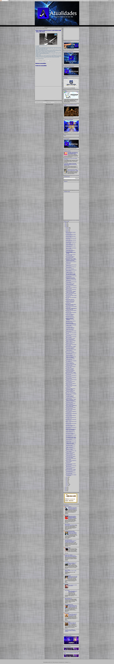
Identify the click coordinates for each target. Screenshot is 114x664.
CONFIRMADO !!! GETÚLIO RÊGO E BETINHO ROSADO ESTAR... (71, 260)
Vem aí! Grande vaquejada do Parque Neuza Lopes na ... (70, 348)
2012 (66, 488)
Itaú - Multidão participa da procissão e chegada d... (70, 396)
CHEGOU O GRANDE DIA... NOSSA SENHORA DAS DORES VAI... (71, 400)
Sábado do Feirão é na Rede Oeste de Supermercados (71, 290)
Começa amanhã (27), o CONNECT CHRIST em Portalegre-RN (71, 292)
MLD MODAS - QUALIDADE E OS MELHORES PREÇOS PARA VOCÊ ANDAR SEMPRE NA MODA (73, 153)
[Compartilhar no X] (48, 60)
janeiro (67, 485)
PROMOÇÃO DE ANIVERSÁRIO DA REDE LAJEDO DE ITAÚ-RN (71, 429)
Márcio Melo (67, 515)
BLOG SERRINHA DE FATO (69, 604)
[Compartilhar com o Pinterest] (50, 60)
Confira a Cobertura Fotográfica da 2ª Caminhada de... (71, 412)
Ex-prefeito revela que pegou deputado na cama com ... (70, 302)
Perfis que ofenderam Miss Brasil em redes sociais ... (71, 236)
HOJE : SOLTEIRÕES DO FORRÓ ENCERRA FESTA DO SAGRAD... (71, 274)
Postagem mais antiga (57, 102)
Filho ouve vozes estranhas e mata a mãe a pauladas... (71, 451)
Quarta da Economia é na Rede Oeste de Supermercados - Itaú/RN (73, 170)
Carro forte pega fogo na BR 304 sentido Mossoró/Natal (70, 457)
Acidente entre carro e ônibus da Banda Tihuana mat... (71, 384)
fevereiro (67, 484)
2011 (66, 489)
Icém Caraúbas (67, 590)
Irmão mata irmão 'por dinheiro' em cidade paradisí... (71, 242)
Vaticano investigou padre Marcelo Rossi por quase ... (71, 248)
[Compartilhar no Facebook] (49, 60)
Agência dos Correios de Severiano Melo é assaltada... (71, 337)
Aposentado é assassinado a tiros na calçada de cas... (71, 418)
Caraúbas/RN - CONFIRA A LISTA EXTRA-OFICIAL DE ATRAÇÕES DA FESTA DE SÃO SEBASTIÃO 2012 (70, 164)
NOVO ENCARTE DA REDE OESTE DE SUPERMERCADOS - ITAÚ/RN (71, 437)
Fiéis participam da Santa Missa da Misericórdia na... (71, 427)
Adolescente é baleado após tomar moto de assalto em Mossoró (72, 623)
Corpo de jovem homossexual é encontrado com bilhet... (70, 433)
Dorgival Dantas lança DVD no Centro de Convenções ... (70, 371)
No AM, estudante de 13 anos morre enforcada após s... (71, 276)
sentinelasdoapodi (68, 575)
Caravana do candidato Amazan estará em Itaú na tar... (70, 455)
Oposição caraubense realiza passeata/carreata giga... (70, 284)
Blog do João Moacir (68, 506)
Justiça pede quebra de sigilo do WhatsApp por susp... (71, 321)
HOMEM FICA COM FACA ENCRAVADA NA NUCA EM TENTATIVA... (70, 319)
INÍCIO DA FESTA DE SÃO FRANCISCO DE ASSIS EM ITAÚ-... (71, 323)
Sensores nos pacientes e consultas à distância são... (70, 363)
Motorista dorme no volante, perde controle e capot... (71, 441)
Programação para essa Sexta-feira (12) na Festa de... (71, 419)
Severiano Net (67, 613)
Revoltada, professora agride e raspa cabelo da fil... (70, 359)
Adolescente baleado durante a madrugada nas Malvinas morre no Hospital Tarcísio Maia (72, 606)
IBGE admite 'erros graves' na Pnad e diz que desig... (71, 374)
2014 (66, 226)
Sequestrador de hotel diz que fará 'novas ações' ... (71, 238)
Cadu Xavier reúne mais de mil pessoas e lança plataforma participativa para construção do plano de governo (70, 541)
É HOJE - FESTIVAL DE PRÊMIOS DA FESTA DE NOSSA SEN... (71, 406)
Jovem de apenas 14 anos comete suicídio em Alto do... (71, 350)
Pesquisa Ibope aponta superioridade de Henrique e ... (71, 250)
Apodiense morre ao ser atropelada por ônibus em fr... (71, 394)
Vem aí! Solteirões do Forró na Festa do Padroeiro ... (70, 382)
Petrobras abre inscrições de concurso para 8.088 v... (70, 315)
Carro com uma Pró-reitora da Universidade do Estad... (70, 257)
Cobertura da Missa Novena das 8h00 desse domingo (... (70, 404)
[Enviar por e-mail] (47, 60)
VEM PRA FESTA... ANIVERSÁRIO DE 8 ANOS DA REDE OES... (71, 309)
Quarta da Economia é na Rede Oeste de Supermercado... (70, 339)
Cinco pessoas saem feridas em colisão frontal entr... (70, 468)
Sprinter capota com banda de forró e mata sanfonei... (71, 282)
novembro (67, 228)
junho (67, 479)
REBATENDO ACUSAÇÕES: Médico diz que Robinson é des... (71, 305)
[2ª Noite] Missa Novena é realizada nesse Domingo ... (71, 475)
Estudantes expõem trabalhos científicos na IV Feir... (70, 453)
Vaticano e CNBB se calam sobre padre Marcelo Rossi (70, 244)
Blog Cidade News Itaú (68, 598)
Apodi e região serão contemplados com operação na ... (71, 361)
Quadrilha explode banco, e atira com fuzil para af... (70, 246)
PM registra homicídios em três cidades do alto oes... (70, 272)
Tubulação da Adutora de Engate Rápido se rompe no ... (71, 341)
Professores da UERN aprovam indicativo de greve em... (70, 391)
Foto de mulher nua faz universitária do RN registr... (70, 327)
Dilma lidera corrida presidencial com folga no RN (70, 367)
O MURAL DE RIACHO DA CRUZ (69, 531)
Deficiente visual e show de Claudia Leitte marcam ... (71, 307)
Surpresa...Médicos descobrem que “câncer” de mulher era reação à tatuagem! (72, 615)
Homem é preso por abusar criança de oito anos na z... (71, 331)
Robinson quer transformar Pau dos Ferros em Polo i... (71, 270)
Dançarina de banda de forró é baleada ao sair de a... (70, 343)
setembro (67, 231)
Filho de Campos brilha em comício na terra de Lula (71, 335)
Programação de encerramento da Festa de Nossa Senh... (71, 402)
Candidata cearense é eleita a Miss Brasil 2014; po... (71, 280)
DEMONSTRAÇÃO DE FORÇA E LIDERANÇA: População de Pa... (71, 278)
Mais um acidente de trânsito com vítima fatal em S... (71, 267)
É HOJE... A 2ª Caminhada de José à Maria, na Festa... (71, 421)
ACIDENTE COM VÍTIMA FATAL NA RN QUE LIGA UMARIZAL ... (71, 357)
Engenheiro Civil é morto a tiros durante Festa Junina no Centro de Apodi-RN (72, 577)
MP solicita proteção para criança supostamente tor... (71, 234)
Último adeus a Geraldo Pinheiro (70, 392)
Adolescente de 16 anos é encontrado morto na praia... (70, 316)
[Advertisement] (48, 93)
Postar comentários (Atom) (49, 104)
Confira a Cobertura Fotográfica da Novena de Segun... (71, 461)
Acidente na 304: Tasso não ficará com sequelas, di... (71, 240)
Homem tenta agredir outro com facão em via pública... (70, 355)
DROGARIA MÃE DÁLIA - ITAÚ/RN (71, 258)
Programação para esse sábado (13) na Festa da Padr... (71, 414)
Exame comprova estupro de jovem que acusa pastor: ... (71, 435)
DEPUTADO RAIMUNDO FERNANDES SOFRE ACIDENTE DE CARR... (71, 253)
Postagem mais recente (39, 102)
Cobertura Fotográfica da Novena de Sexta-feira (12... (71, 416)
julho (66, 478)
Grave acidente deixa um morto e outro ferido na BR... (71, 255)
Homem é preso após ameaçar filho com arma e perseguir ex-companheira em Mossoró (72, 508)
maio (66, 480)
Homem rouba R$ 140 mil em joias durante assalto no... (71, 439)
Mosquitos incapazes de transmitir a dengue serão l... (71, 325)
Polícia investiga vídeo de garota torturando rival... (71, 232)
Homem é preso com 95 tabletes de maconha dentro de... (71, 353)
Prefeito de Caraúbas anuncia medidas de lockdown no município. (72, 564)
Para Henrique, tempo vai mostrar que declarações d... (71, 464)
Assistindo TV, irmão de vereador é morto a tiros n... (71, 262)
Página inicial (48, 102)
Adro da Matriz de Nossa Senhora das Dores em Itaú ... (71, 410)
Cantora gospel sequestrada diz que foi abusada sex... (70, 471)
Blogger (69, 662)
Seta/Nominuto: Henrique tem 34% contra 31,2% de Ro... (71, 365)
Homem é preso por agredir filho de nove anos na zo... (71, 376)
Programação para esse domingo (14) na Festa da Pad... (71, 408)
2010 (66, 490)
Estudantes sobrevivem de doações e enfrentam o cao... (71, 386)
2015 (66, 225)
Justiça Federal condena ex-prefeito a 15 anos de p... (70, 329)
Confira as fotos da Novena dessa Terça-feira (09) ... (71, 459)
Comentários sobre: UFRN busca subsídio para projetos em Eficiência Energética (70, 631)
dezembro (67, 227)
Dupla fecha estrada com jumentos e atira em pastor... (71, 313)
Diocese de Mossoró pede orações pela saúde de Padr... (71, 294)
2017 (66, 222)
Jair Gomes (66, 584)
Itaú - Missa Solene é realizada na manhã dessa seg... (71, 398)
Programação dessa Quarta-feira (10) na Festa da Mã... (70, 445)
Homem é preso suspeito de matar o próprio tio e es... (71, 265)
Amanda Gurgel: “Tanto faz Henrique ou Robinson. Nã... (70, 300)
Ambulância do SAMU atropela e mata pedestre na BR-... (70, 389)
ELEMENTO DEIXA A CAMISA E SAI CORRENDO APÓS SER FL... (71, 443)
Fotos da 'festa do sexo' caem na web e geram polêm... (71, 473)
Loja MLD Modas (68, 263)
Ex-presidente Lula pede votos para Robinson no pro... (71, 380)
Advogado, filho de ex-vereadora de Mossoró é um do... (71, 288)
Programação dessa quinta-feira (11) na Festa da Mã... (70, 425)
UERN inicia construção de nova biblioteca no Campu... (70, 449)
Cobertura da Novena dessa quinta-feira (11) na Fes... (71, 423)
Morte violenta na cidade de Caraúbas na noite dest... (70, 369)
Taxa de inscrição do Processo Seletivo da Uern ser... (70, 431)
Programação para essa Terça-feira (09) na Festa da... (71, 466)
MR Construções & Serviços (70, 268)
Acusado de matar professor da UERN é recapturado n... (70, 447)
